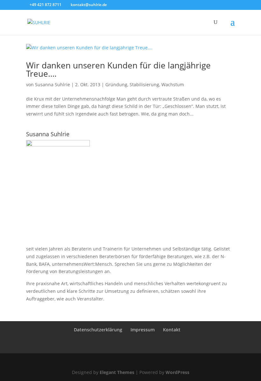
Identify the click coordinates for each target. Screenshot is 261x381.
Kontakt (171, 330)
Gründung (116, 84)
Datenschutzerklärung (98, 330)
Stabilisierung (144, 84)
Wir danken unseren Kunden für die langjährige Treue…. (118, 69)
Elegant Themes (117, 372)
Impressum (142, 330)
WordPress (177, 372)
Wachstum (172, 84)
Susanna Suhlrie (52, 84)
